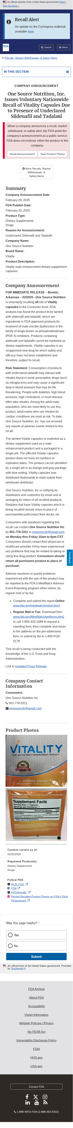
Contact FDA (36, 1086)
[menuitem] (36, 853)
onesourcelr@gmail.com (48, 532)
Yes (16, 935)
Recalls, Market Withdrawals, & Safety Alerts (31, 57)
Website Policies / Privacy (36, 1023)
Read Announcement (22, 153)
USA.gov (36, 1066)
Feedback (69, 558)
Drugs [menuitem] (11, 869)
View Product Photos (52, 153)
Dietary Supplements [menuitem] (19, 865)
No (16, 946)
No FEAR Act (36, 1031)
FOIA (36, 1049)
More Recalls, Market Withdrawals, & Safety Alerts (38, 172)
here (31, 31)
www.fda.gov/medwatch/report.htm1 (36, 605)
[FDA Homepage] (6, 47)
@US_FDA (17, 884)
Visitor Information (36, 1014)
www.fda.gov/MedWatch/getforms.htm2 (38, 616)
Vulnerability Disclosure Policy (36, 1040)
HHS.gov (36, 1057)
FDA (13, 888)
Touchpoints (17, 968)
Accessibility (36, 1006)
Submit (36, 956)
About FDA (36, 997)
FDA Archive (36, 989)
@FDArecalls (19, 892)
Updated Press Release (31, 666)
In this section (16, 71)
